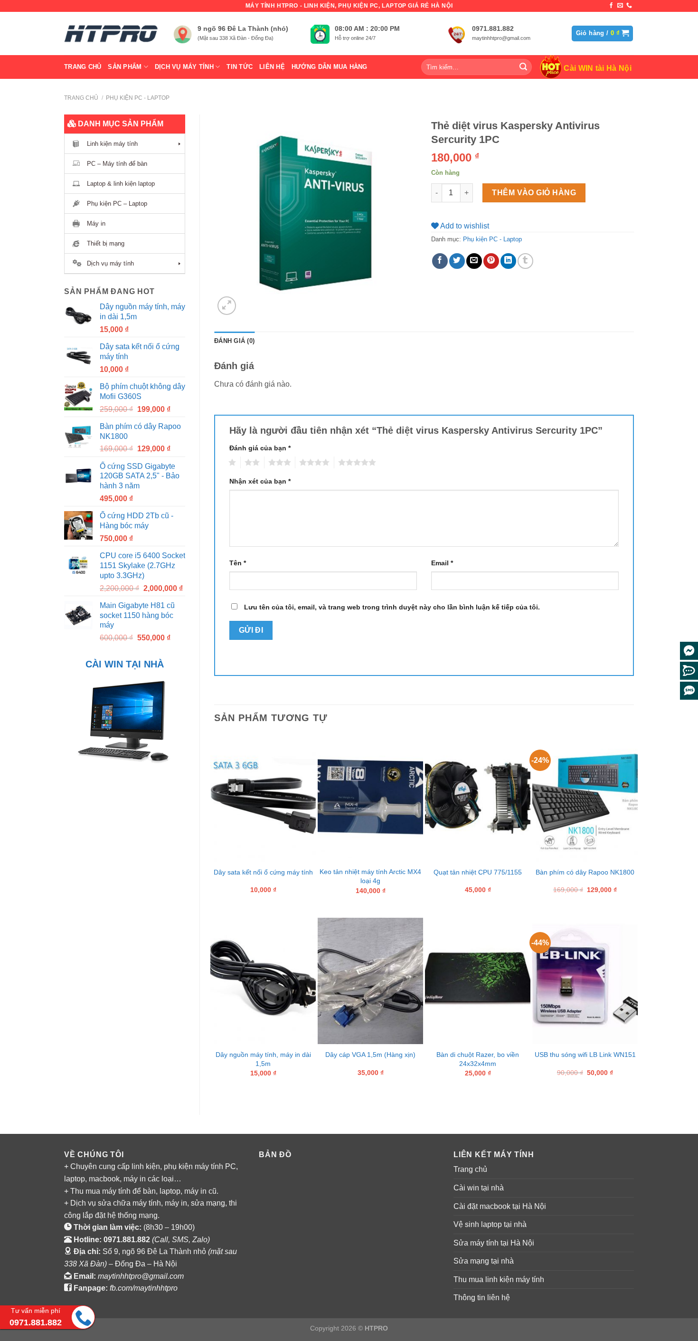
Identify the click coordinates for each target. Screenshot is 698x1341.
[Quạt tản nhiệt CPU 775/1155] (477, 798)
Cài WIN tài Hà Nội (598, 68)
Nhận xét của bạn (260, 481)
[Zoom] (226, 305)
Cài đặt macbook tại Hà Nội (499, 1206)
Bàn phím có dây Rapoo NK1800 (585, 872)
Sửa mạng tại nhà (483, 1261)
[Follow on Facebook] (611, 5)
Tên (237, 563)
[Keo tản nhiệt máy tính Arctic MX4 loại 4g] (370, 798)
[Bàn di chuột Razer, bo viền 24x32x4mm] (477, 981)
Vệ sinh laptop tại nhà (490, 1224)
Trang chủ (82, 66)
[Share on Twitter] (457, 261)
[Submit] (523, 67)
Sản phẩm (124, 66)
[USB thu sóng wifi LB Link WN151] (585, 981)
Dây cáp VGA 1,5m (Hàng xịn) (370, 1054)
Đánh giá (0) (234, 340)
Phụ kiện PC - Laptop (138, 98)
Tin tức (239, 66)
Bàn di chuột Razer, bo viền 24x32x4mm (477, 1059)
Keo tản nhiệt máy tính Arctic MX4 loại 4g (370, 876)
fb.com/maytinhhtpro (144, 1288)
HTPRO (376, 1328)
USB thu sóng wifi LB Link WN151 (585, 1054)
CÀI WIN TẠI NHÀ (124, 664)
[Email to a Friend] (474, 261)
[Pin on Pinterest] (491, 261)
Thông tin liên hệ (481, 1297)
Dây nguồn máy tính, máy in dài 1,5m (263, 1059)
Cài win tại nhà (478, 1188)
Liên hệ (272, 66)
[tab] (234, 341)
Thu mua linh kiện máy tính (498, 1279)
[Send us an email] (620, 5)
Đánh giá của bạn (260, 448)
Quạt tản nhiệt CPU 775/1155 (478, 872)
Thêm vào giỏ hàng (534, 193)
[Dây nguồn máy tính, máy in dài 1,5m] (263, 981)
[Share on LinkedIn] (508, 261)
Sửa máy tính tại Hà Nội (493, 1243)
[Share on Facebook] (440, 261)
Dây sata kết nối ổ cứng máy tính (263, 872)
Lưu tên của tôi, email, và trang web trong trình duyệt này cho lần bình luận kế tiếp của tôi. (392, 607)
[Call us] (629, 5)
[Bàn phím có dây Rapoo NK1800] (585, 798)
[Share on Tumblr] (525, 261)
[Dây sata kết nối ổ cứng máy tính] (263, 798)
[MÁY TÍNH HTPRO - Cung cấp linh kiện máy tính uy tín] (111, 33)
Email (442, 563)
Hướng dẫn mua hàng (330, 66)
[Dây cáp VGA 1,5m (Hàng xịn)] (370, 981)
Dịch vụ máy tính (184, 66)
